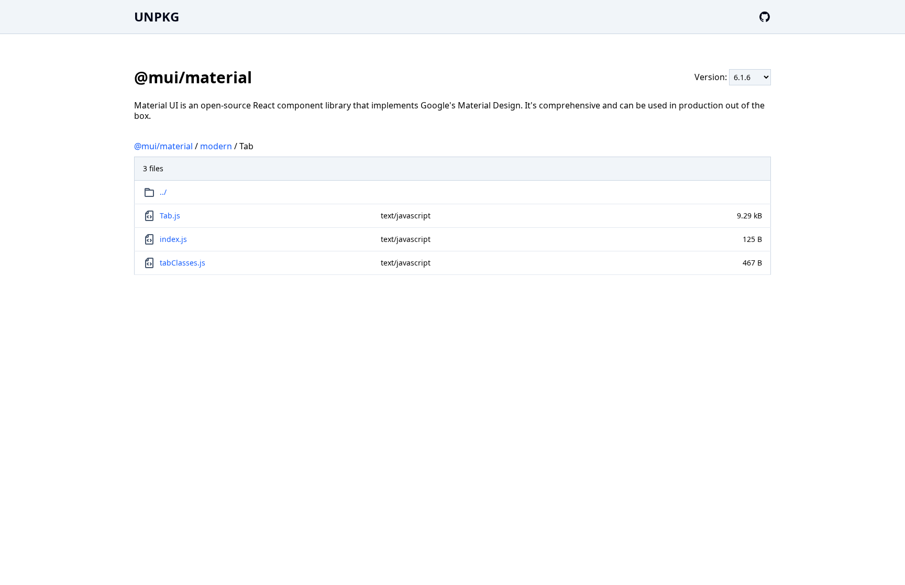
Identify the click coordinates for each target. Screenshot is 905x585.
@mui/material (163, 146)
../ (163, 192)
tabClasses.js (182, 263)
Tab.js (170, 215)
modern (216, 146)
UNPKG (156, 16)
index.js (173, 239)
